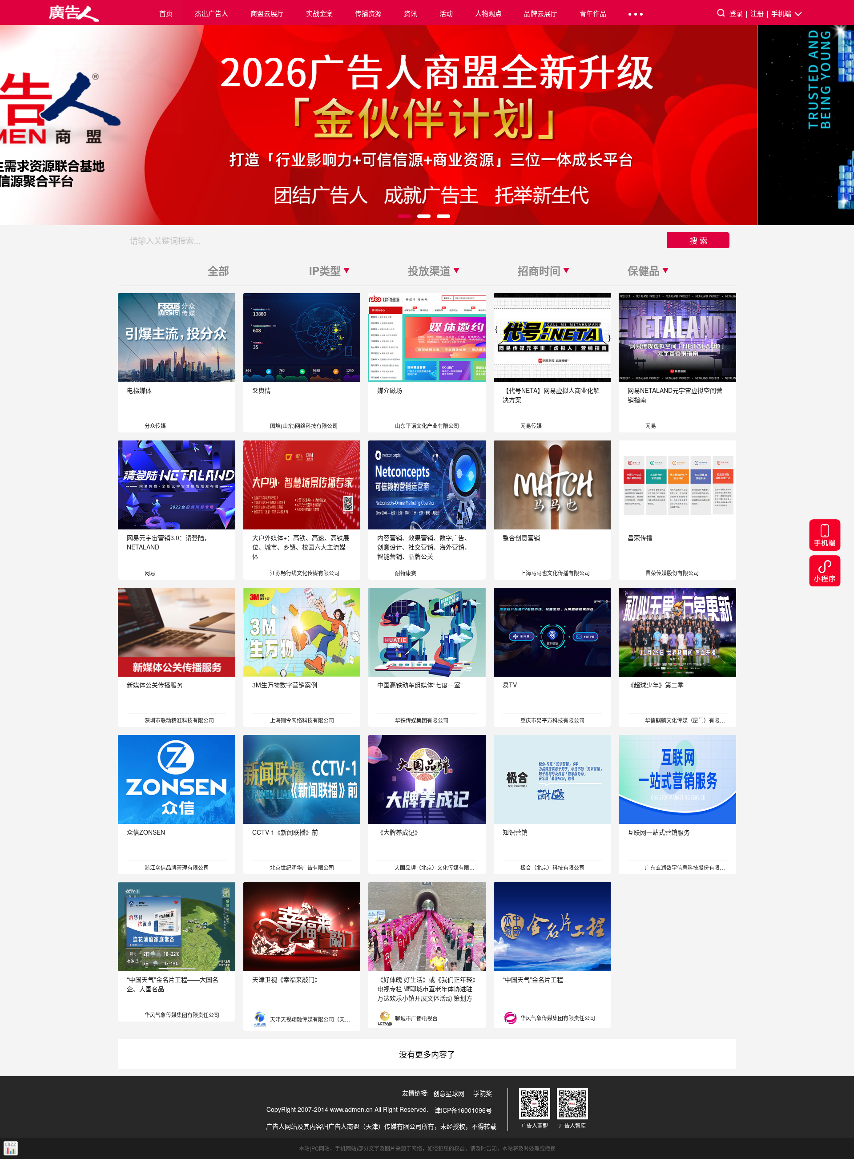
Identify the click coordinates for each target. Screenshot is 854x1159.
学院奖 (482, 1093)
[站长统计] (11, 1148)
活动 (446, 13)
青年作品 (593, 13)
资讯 (410, 13)
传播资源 (368, 13)
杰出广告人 (211, 13)
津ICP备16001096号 (463, 1110)
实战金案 (319, 13)
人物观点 (488, 13)
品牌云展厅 (540, 13)
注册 (757, 13)
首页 (166, 13)
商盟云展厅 (267, 13)
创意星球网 (448, 1093)
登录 (736, 13)
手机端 (782, 13)
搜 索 (698, 240)
